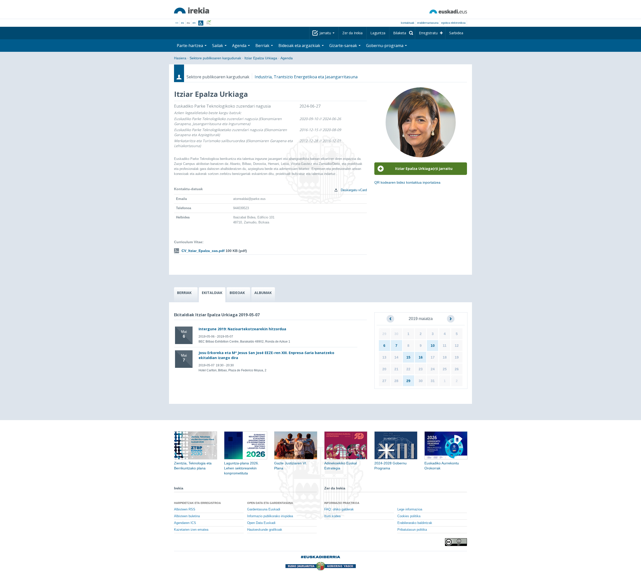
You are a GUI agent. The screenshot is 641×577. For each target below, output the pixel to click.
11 (444, 346)
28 (396, 381)
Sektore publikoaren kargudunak (215, 58)
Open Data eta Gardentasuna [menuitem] (270, 502)
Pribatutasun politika (412, 529)
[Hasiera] (191, 11)
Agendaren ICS (185, 523)
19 (457, 357)
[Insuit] (200, 23)
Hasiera (180, 58)
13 (384, 357)
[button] (390, 319)
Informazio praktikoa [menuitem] (341, 502)
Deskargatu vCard (353, 190)
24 (433, 369)
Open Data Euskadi (261, 523)
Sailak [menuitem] (218, 45)
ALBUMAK (263, 292)
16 (421, 357)
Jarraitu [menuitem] (325, 33)
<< (176, 22)
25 (445, 369)
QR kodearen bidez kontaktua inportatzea (407, 182)
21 (396, 369)
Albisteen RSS (184, 509)
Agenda (286, 58)
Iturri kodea (332, 516)
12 (457, 346)
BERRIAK (184, 292)
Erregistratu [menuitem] (428, 33)
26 (457, 369)
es (182, 22)
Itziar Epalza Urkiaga (260, 58)
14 (396, 357)
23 (421, 369)
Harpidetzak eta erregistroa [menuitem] (197, 502)
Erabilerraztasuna (427, 22)
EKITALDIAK (212, 292)
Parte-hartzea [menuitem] (190, 45)
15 (408, 357)
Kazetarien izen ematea (191, 529)
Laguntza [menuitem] (377, 33)
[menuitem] (402, 33)
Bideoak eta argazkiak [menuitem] (299, 45)
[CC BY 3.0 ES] (456, 542)
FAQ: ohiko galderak (339, 509)
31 (433, 381)
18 (445, 357)
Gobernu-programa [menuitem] (385, 45)
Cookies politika (408, 516)
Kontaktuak (407, 22)
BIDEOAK (237, 292)
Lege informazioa (409, 509)
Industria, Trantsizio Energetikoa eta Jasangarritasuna (306, 77)
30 (396, 334)
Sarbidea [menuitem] (456, 33)
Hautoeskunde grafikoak (264, 529)
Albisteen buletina (187, 516)
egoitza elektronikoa (453, 22)
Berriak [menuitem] (262, 45)
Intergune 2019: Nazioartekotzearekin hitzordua (242, 329)
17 (433, 357)
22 (408, 369)
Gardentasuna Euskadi (263, 509)
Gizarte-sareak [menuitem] (343, 45)
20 (384, 369)
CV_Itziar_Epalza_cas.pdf (203, 251)
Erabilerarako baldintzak (414, 523)
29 (384, 334)
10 (433, 346)
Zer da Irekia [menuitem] (352, 33)
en (194, 22)
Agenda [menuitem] (239, 45)
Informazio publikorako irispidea (270, 516)
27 (384, 381)
